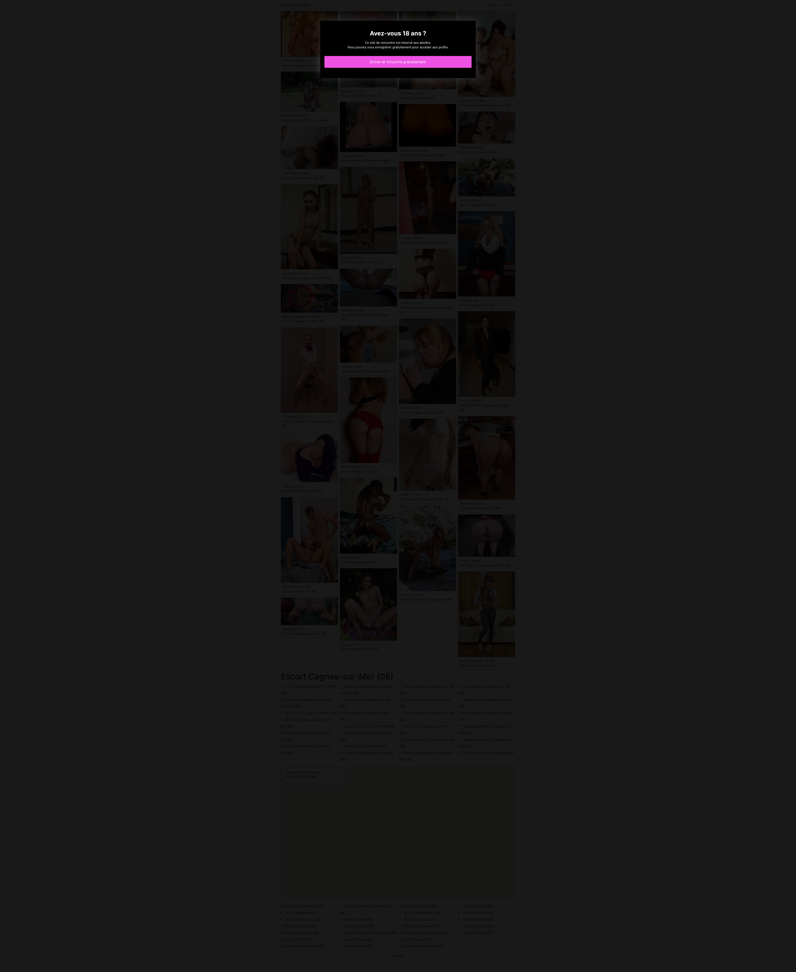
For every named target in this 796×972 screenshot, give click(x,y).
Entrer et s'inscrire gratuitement (398, 62)
